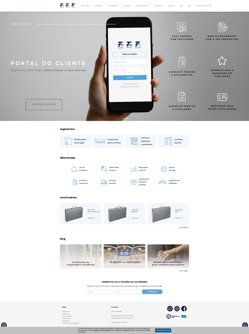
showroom (158, 6)
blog (181, 6)
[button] (122, 118)
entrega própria (142, 6)
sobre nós (85, 6)
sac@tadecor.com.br (119, 322)
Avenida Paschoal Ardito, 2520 (122, 316)
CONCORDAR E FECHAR (163, 330)
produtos (98, 6)
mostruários (112, 6)
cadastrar (152, 292)
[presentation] (59, 214)
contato (171, 6)
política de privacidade (70, 323)
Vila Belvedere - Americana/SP (122, 318)
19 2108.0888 (116, 311)
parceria (127, 6)
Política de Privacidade (101, 330)
